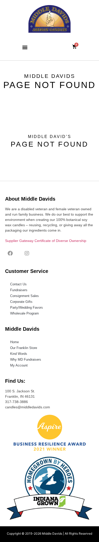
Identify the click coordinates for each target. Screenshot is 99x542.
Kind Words (18, 354)
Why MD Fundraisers (25, 359)
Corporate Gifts (21, 302)
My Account (19, 365)
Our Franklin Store (23, 348)
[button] (25, 47)
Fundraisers (18, 290)
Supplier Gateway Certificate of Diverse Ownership (45, 241)
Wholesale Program (24, 313)
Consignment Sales (24, 296)
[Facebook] (10, 253)
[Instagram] (27, 253)
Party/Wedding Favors (26, 307)
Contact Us (18, 284)
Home (14, 342)
